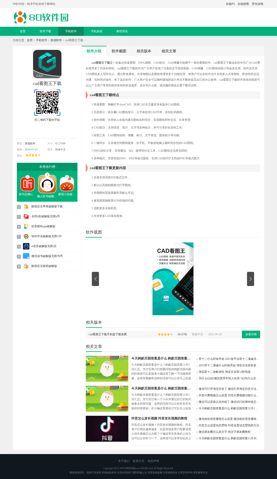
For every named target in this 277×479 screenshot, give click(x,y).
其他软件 (56, 40)
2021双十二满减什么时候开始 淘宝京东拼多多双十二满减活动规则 (229, 365)
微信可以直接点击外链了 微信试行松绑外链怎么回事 (229, 401)
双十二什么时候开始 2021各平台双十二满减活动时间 (229, 358)
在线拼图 (243, 3)
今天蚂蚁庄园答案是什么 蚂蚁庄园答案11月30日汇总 (229, 438)
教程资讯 (122, 31)
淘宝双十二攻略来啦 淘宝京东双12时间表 (225, 371)
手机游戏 (96, 31)
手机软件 (71, 31)
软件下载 (45, 31)
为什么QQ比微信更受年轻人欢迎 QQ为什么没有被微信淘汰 (229, 378)
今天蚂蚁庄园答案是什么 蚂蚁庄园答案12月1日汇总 (229, 408)
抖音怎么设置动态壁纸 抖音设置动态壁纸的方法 (229, 425)
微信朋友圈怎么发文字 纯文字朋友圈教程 (225, 431)
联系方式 (138, 461)
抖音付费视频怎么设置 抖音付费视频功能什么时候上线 (229, 395)
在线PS (230, 3)
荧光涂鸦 (257, 3)
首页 (23, 31)
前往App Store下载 (47, 129)
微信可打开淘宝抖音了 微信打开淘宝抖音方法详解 (229, 388)
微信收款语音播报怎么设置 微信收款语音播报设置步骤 (229, 418)
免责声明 (153, 461)
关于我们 (123, 461)
